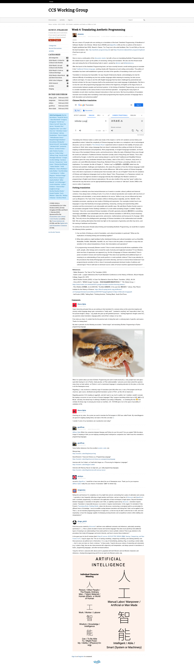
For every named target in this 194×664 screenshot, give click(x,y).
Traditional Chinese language (85, 69)
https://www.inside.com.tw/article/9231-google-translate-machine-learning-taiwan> (99, 284)
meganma (81, 490)
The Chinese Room (98, 145)
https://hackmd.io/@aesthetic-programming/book (129, 50)
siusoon (81, 34)
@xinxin (118, 63)
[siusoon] (75, 35)
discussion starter (100, 58)
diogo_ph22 (82, 521)
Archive (51, 86)
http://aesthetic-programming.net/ (99, 50)
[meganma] (75, 491)
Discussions (52, 20)
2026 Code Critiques (55, 80)
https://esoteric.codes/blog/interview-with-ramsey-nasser (89, 470)
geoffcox (81, 427)
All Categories (53, 57)
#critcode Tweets (54, 232)
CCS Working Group (68, 10)
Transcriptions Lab (58, 221)
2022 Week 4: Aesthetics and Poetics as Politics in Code (118, 36)
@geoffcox (113, 45)
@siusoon (130, 497)
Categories (52, 45)
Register (57, 40)
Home (51, 1)
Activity (62, 20)
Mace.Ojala (82, 304)
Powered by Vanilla (97, 661)
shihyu (80, 476)
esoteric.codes (102, 448)
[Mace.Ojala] (75, 305)
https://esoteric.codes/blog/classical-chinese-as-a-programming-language (94, 459)
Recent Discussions (55, 48)
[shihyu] (75, 477)
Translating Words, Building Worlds (88, 506)
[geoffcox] (75, 428)
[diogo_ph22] (75, 522)
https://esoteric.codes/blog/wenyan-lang (84, 453)
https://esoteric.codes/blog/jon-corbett (84, 464)
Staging (51, 89)
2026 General (53, 83)
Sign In (70, 20)
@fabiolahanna (129, 63)
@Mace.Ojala (77, 432)
